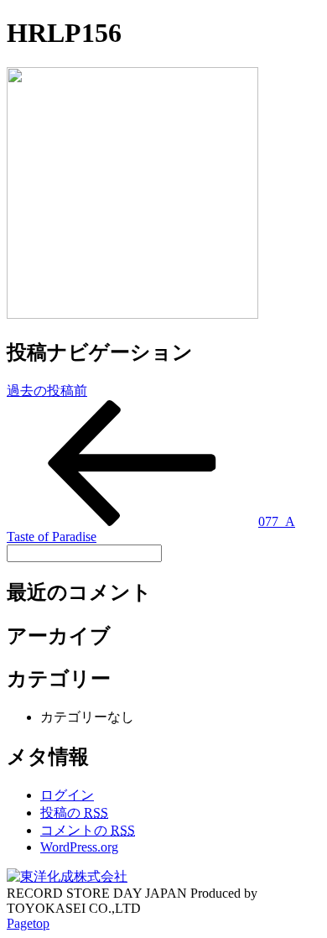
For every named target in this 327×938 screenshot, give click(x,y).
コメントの (87, 830)
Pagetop (28, 923)
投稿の (74, 812)
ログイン (67, 795)
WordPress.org (79, 847)
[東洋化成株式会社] (67, 876)
